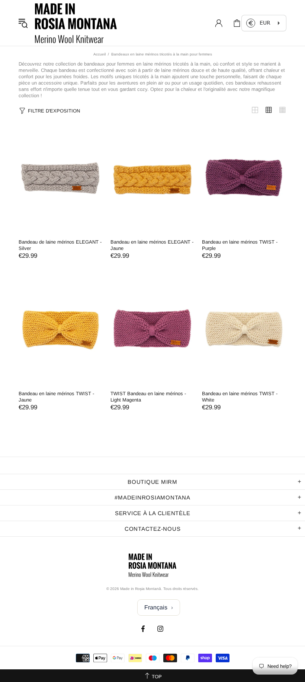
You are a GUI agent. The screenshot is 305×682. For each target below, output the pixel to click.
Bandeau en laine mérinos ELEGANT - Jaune (151, 245)
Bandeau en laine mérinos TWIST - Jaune (56, 397)
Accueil (99, 54)
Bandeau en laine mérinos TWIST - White (239, 397)
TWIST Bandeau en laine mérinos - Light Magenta (148, 397)
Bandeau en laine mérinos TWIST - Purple (239, 245)
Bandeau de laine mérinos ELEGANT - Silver (60, 245)
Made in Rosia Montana (76, 23)
